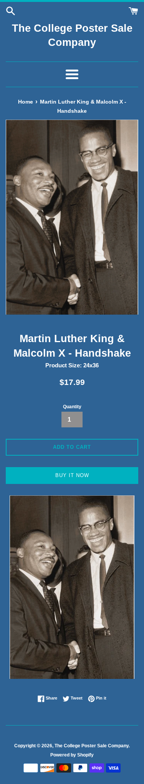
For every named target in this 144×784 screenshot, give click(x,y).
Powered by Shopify (72, 755)
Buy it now (72, 475)
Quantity (72, 406)
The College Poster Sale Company (72, 36)
